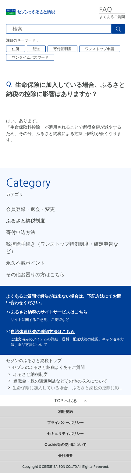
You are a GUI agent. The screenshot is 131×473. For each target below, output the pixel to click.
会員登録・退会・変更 (30, 209)
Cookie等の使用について (65, 444)
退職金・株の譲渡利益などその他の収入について (60, 381)
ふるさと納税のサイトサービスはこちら (49, 312)
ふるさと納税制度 (25, 220)
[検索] (118, 29)
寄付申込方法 (20, 232)
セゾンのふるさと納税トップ (34, 361)
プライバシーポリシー (65, 422)
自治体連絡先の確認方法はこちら (43, 331)
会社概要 (65, 455)
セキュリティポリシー (65, 433)
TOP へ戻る (65, 401)
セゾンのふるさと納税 (30, 12)
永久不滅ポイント (25, 262)
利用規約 (65, 411)
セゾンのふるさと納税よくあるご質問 (48, 367)
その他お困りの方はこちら (35, 274)
